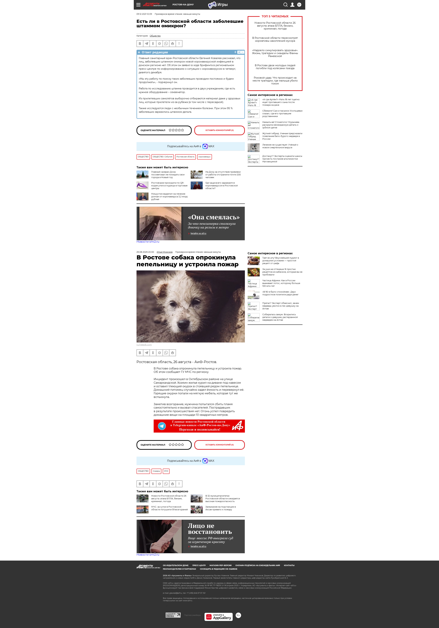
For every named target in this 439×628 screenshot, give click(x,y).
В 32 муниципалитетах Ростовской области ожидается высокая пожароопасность (222, 499)
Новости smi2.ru (148, 241)
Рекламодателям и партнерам (179, 569)
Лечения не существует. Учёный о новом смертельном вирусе (280, 146)
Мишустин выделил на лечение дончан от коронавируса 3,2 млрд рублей (169, 197)
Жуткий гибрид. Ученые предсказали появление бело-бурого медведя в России (282, 136)
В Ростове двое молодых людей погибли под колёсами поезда (275, 67)
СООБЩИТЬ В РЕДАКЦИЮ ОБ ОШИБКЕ (218, 569)
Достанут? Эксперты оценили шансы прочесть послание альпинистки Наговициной (282, 159)
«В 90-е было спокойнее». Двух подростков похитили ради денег (280, 293)
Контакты (289, 565)
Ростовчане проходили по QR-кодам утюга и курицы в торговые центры (169, 186)
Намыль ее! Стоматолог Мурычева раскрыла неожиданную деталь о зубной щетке (280, 125)
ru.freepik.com (144, 344)
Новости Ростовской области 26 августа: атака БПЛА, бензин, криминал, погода (275, 25)
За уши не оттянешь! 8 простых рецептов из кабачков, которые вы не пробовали (282, 272)
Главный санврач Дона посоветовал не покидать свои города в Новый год (168, 175)
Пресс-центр (199, 565)
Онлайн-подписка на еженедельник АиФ (257, 565)
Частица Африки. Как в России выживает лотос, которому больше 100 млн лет (281, 283)
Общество (155, 35)
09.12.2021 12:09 (144, 14)
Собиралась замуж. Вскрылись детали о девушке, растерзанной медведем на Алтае (280, 317)
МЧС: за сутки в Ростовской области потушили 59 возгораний (169, 508)
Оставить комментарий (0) (219, 130)
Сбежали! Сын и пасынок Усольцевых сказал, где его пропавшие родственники (282, 113)
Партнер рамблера (192, 615)
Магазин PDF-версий (221, 565)
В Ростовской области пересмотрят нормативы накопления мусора (275, 39)
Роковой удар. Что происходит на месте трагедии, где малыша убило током (275, 80)
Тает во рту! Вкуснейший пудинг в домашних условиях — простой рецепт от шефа (280, 261)
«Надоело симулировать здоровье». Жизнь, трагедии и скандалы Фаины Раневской (275, 53)
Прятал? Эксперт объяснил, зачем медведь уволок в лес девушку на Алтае (280, 306)
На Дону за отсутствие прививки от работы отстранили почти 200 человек (223, 175)
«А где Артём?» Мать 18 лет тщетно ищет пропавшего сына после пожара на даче (281, 102)
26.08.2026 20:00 (145, 252)
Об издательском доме (175, 565)
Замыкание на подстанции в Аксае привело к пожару (220, 508)
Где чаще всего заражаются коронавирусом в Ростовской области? (221, 186)
